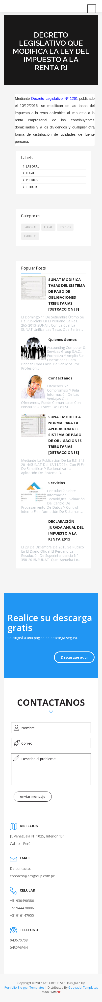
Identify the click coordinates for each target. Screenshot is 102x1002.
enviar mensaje (32, 796)
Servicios (56, 482)
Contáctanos (60, 378)
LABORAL (32, 166)
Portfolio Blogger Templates (24, 987)
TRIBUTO (32, 187)
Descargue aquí (74, 657)
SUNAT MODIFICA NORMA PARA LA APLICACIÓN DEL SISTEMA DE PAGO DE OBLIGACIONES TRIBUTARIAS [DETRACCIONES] (65, 434)
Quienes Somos (62, 339)
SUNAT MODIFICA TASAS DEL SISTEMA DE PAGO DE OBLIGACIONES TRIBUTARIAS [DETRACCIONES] (66, 294)
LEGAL (30, 173)
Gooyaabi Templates (83, 987)
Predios (32, 180)
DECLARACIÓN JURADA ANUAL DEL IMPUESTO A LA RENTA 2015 (66, 530)
